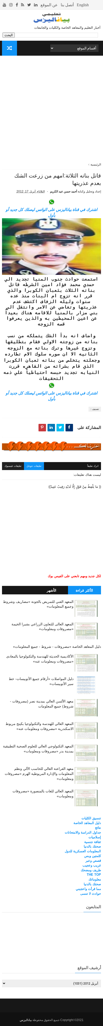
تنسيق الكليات (91, 818)
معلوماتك (94, 879)
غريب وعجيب (91, 865)
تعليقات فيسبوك (13, 466)
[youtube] (4, 5)
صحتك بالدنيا (92, 846)
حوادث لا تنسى (90, 893)
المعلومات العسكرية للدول (83, 851)
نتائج (98, 828)
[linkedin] (36, 5)
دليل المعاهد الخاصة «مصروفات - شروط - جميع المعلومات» (57, 647)
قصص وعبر (93, 860)
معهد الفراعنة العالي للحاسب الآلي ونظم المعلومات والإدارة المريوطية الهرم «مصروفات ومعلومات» (39, 773)
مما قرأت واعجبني (88, 889)
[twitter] (29, 5)
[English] (83, 5)
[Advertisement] (51, 110)
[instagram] (11, 5)
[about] (49, 5)
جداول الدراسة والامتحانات (83, 832)
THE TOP (94, 874)
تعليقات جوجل (34, 466)
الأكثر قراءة (84, 590)
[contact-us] (67, 5)
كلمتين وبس (92, 856)
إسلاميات (94, 837)
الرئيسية (95, 164)
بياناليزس (26, 1020)
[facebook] (17, 5)
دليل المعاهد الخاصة (87, 823)
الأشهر (51, 590)
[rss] (22, 5)
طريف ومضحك (91, 870)
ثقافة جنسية (92, 842)
